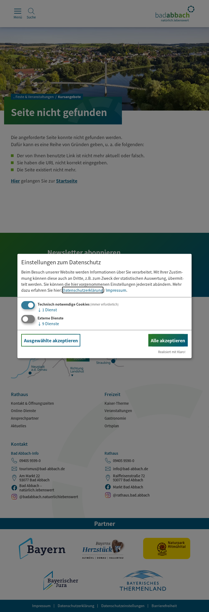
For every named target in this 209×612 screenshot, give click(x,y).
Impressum (116, 290)
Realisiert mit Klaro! (172, 352)
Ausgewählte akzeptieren (51, 340)
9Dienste (48, 323)
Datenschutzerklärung (83, 290)
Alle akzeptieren (168, 340)
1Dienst (47, 309)
